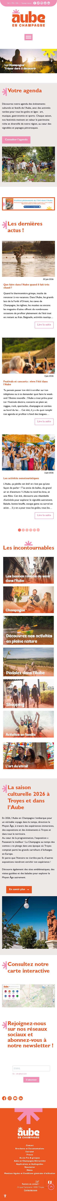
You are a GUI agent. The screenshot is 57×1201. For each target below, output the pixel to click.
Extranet (30, 1152)
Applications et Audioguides (29, 1164)
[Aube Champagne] (28, 18)
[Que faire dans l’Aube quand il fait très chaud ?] (28, 259)
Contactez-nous (30, 1190)
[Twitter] (38, 3)
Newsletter (29, 1167)
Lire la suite (44, 325)
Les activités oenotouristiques (21, 478)
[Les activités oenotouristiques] (28, 452)
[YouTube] (45, 3)
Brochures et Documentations (29, 1149)
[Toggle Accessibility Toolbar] (5, 1196)
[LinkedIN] (48, 3)
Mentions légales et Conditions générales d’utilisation (29, 1174)
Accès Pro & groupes (30, 1158)
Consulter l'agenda (16, 140)
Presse (30, 1155)
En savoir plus (17, 889)
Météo (30, 1170)
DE (8, 3)
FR (13, 3)
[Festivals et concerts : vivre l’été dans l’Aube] (28, 356)
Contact (30, 1146)
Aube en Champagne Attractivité (30, 1161)
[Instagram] (41, 3)
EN (17, 3)
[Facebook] (34, 3)
